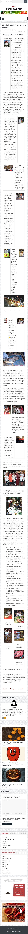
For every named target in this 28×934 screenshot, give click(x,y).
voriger (14, 689)
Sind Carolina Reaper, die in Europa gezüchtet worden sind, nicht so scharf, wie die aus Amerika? (13, 764)
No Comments (14, 30)
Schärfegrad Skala (7, 845)
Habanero (5, 862)
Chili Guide (5, 837)
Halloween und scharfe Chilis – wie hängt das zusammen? (12, 785)
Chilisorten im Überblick (8, 839)
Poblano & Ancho (7, 873)
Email (25, 31)
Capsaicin (5, 841)
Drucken (20, 31)
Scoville (5, 843)
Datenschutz (10, 931)
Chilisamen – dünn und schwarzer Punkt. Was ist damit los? (12, 743)
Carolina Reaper (6, 860)
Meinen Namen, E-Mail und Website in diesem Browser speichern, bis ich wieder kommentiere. (13, 820)
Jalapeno (5, 856)
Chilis (10, 30)
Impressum (18, 931)
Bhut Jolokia (6, 864)
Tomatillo (5, 868)
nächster (20, 689)
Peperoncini (6, 871)
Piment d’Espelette (7, 858)
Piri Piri (4, 866)
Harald (6, 30)
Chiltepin (5, 847)
